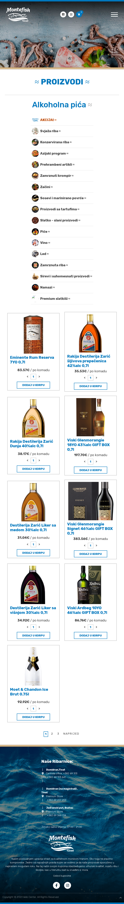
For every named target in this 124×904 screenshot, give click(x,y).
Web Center (29, 897)
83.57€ (33, 370)
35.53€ (90, 371)
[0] (79, 14)
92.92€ (33, 702)
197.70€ (90, 455)
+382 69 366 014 (54, 815)
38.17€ (33, 454)
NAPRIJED (71, 733)
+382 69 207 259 (54, 800)
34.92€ (33, 620)
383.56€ (90, 539)
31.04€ (33, 538)
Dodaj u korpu (33, 385)
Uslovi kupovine (62, 875)
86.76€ (90, 620)
